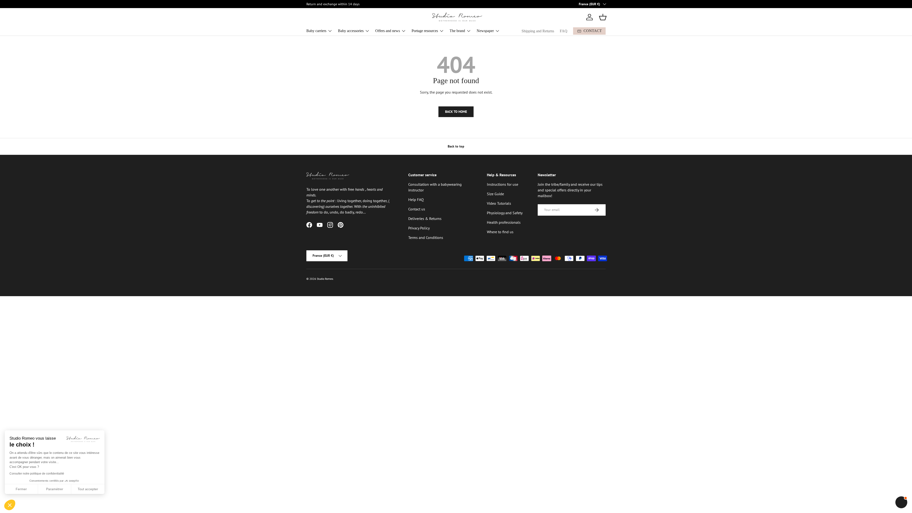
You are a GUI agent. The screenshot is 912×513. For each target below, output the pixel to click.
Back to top (456, 146)
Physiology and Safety (504, 212)
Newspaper (485, 31)
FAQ (563, 31)
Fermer (21, 489)
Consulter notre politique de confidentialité (37, 473)
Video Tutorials (499, 203)
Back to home (456, 111)
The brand (457, 31)
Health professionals (504, 222)
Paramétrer (54, 489)
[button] (603, 17)
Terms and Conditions (425, 237)
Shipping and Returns (538, 31)
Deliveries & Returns (425, 218)
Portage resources (425, 31)
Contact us (416, 209)
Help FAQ (416, 199)
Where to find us (500, 231)
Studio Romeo (325, 278)
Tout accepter (88, 489)
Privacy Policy (419, 228)
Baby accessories (351, 31)
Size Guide (495, 193)
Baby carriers (316, 31)
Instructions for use (502, 184)
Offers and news (387, 31)
